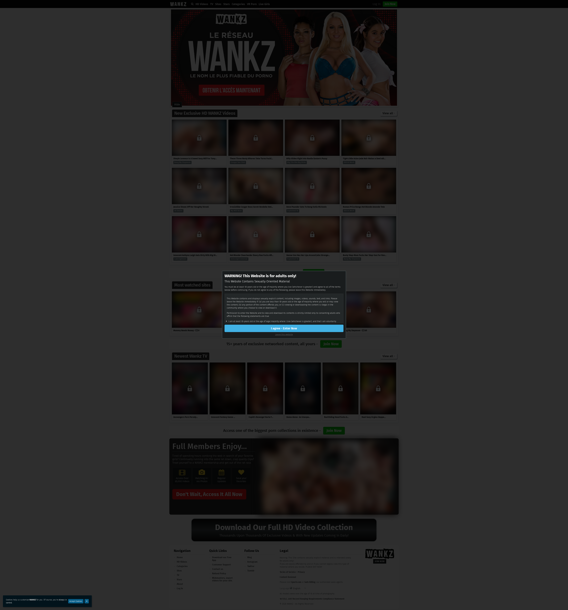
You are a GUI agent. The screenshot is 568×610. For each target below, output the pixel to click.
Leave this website (284, 334)
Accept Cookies (75, 601)
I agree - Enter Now (284, 328)
